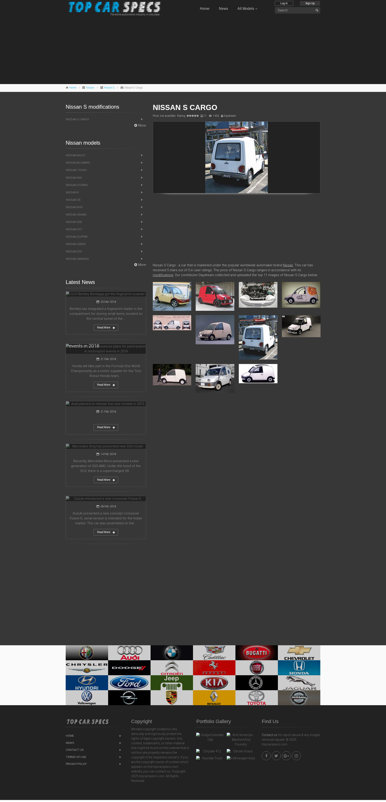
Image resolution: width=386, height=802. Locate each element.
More (142, 125)
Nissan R (72, 192)
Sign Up (310, 3)
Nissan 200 (74, 222)
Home (205, 9)
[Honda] (299, 667)
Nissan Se (73, 199)
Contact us (269, 735)
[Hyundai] (87, 682)
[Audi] (129, 652)
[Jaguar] (299, 682)
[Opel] (129, 697)
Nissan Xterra (77, 185)
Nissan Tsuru (76, 170)
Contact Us (75, 749)
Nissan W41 (74, 207)
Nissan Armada (77, 258)
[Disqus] (236, 461)
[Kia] (214, 682)
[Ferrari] (214, 667)
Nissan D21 (74, 229)
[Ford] (129, 682)
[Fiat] (256, 667)
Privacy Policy (76, 764)
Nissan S (109, 87)
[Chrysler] (87, 667)
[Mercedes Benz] (256, 682)
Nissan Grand (76, 214)
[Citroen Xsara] (241, 752)
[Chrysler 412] (210, 752)
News (223, 9)
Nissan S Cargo (77, 119)
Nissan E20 (74, 251)
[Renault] (214, 697)
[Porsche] (172, 697)
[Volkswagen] (87, 697)
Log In (284, 3)
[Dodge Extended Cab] (210, 737)
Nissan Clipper (77, 236)
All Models (245, 9)
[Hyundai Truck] (210, 759)
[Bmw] (172, 652)
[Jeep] (172, 682)
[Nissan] (299, 697)
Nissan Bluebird (78, 162)
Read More (103, 327)
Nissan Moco (75, 155)
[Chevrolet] (299, 652)
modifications (163, 275)
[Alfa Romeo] (87, 652)
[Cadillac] (214, 652)
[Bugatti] (256, 652)
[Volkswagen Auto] (241, 759)
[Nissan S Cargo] (236, 157)
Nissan (90, 87)
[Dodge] (129, 667)
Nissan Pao (74, 177)
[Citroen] (172, 667)
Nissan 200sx (76, 244)
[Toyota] (256, 697)
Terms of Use (76, 757)
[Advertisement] (193, 49)
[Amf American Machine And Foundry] (241, 740)
